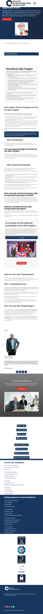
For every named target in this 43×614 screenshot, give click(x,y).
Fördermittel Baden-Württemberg (11, 500)
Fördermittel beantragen (9, 476)
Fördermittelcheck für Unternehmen (11, 465)
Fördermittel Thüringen (8, 532)
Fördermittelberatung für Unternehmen (12, 467)
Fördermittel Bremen (8, 509)
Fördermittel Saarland (8, 524)
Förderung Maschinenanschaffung (11, 474)
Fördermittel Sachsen (8, 526)
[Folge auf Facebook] (5, 607)
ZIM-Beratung (7, 19)
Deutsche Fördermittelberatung (10, 43)
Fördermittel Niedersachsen (9, 518)
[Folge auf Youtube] (9, 607)
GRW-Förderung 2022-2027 (9, 482)
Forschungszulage (7, 489)
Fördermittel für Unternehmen (10, 478)
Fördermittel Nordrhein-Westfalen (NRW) (12, 520)
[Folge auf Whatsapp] (13, 607)
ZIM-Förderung (20, 43)
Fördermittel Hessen (8, 513)
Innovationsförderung (8, 491)
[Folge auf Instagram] (7, 607)
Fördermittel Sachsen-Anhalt (10, 528)
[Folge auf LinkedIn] (11, 607)
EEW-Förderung (7, 480)
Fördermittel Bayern (8, 502)
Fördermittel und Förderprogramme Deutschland (13, 484)
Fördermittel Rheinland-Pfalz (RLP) (11, 522)
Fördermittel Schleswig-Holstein (10, 530)
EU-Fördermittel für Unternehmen (10, 472)
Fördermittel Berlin (8, 504)
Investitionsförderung (8, 493)
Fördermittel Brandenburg (9, 506)
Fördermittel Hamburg (8, 511)
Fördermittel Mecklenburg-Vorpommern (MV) (13, 515)
